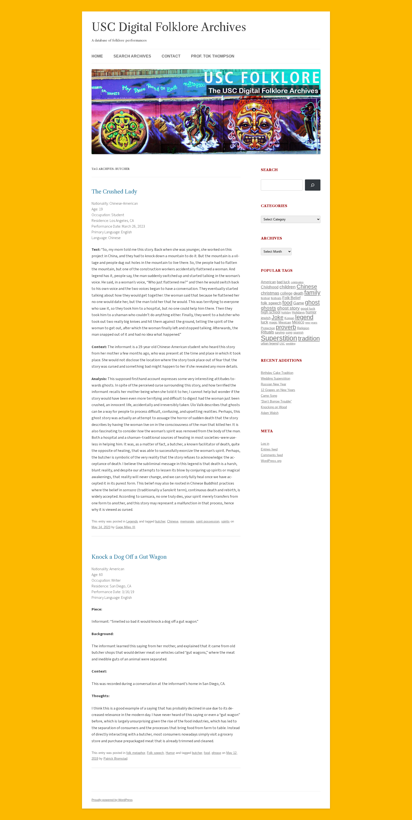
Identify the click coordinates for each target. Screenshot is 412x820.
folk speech (271, 303)
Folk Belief (291, 298)
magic (273, 322)
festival (265, 298)
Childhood (269, 287)
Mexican (284, 322)
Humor (170, 753)
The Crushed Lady (114, 191)
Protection (268, 328)
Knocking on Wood (274, 407)
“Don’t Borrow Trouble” (276, 401)
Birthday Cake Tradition (277, 373)
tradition (309, 338)
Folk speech (155, 753)
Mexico (298, 322)
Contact (171, 56)
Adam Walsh (269, 413)
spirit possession (207, 521)
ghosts (268, 308)
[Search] (312, 185)
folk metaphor (135, 753)
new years (311, 322)
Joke (277, 317)
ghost (312, 302)
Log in (265, 443)
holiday (286, 312)
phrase (216, 753)
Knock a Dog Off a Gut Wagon (129, 557)
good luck (308, 308)
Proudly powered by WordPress (112, 800)
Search (269, 169)
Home (97, 56)
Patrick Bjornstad (115, 758)
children (287, 286)
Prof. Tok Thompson (212, 56)
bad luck (283, 282)
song (289, 332)
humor (311, 312)
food (207, 753)
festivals (276, 298)
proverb (286, 327)
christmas (270, 293)
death (298, 293)
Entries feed (269, 449)
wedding (290, 343)
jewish (266, 318)
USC (282, 343)
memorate (187, 521)
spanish (298, 332)
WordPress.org (271, 461)
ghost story (288, 308)
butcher (160, 521)
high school (270, 312)
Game (298, 303)
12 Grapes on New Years (278, 390)
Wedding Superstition (275, 378)
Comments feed (272, 455)
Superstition (279, 338)
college (286, 293)
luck (264, 322)
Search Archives (132, 56)
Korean (289, 318)
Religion (303, 328)
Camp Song (269, 395)
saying (280, 332)
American (268, 282)
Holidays (298, 312)
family (312, 292)
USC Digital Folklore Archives (169, 27)
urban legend (269, 343)
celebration (297, 282)
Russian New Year (273, 384)
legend (304, 317)
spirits (225, 521)
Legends (132, 521)
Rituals (267, 332)
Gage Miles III (125, 527)
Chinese (172, 521)
